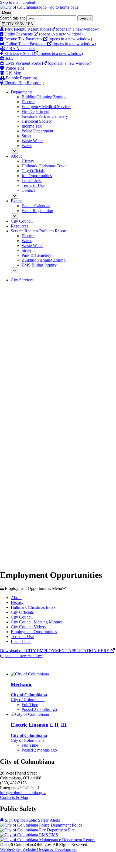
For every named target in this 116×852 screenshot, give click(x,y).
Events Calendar (36, 205)
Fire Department (35, 111)
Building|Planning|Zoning (44, 97)
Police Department (37, 131)
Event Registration (37, 210)
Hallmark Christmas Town (44, 166)
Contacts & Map (14, 797)
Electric (28, 101)
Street (26, 136)
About (16, 156)
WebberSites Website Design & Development (38, 849)
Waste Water (32, 140)
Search (85, 18)
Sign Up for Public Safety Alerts (32, 820)
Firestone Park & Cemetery (45, 116)
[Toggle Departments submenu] (14, 151)
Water (27, 145)
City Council (22, 221)
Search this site (12, 18)
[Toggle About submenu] (14, 196)
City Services (22, 280)
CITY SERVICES (19, 24)
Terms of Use (33, 185)
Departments (21, 92)
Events (16, 201)
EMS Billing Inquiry (39, 265)
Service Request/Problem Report (38, 231)
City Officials (33, 170)
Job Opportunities (37, 175)
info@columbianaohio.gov (23, 792)
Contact (28, 190)
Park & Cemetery (36, 255)
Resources (19, 226)
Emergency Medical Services (46, 106)
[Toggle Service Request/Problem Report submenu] (14, 270)
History (28, 161)
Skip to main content (17, 2)
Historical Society (37, 121)
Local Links (32, 180)
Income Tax (32, 126)
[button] (58, 588)
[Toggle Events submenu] (14, 216)
